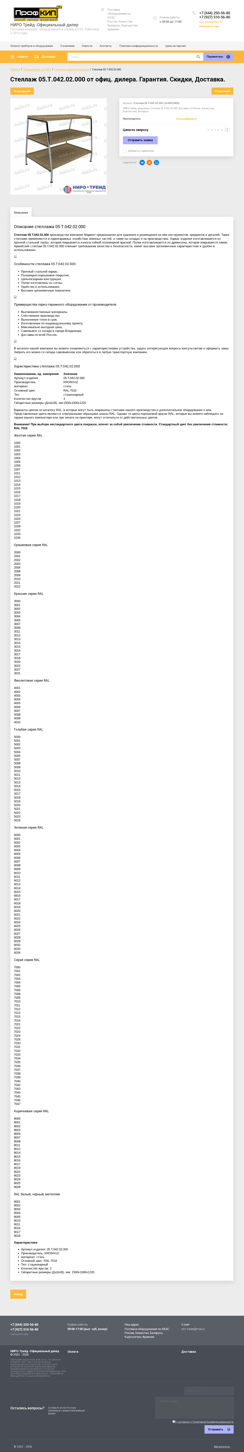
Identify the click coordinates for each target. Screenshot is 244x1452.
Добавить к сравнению (141, 150)
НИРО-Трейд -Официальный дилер (44, 25)
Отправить (215, 1429)
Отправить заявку (140, 140)
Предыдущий (22, 91)
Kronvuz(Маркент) (186, 118)
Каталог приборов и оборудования (31, 46)
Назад (18, 1294)
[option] (58, 146)
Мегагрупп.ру (222, 1446)
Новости (87, 46)
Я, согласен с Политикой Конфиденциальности (204, 1421)
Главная (15, 69)
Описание (21, 212)
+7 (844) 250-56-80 (214, 13)
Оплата (23, 56)
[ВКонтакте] (142, 162)
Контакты (105, 46)
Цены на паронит (175, 46)
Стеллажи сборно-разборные (71, 69)
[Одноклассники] (149, 162)
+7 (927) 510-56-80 (214, 17)
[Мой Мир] (156, 162)
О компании (67, 46)
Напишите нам (209, 26)
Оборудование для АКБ (37, 69)
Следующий (222, 91)
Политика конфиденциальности (138, 46)
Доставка (48, 56)
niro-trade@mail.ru (210, 22)
